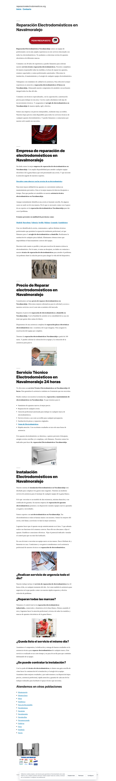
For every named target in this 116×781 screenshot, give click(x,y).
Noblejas (21, 723)
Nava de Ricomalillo (25, 705)
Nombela (21, 730)
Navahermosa (23, 708)
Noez (20, 726)
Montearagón (22, 692)
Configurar (91, 775)
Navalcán (21, 711)
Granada (54, 222)
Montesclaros (23, 695)
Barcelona (26, 222)
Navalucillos (22, 717)
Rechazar (80, 775)
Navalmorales (23, 714)
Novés (20, 733)
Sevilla (41, 222)
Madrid (19, 222)
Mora (20, 698)
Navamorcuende (24, 720)
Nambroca (21, 702)
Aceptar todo (71, 775)
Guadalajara (63, 222)
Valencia (34, 222)
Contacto (27, 9)
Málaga (47, 222)
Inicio (18, 9)
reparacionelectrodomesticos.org (31, 6)
